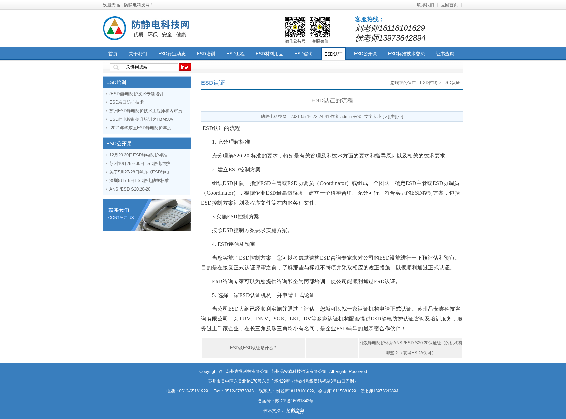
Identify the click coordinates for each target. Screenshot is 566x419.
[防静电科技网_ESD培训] (147, 39)
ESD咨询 (303, 53)
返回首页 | (451, 4)
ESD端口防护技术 (126, 102)
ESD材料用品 (269, 53)
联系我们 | (427, 4)
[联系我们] (147, 229)
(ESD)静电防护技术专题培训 (136, 93)
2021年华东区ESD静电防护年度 (140, 127)
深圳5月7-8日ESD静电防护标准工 (141, 180)
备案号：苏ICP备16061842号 (285, 400)
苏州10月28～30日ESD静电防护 (139, 163)
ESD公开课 (365, 53)
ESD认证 (333, 54)
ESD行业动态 (172, 53)
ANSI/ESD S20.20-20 (129, 189)
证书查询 (445, 53)
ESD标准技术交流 (406, 53)
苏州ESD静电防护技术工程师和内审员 (145, 110)
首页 (113, 53)
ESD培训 (206, 53)
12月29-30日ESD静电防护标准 (138, 155)
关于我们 (138, 53)
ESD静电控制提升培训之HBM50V (141, 119)
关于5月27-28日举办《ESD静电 (139, 172)
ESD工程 (235, 53)
